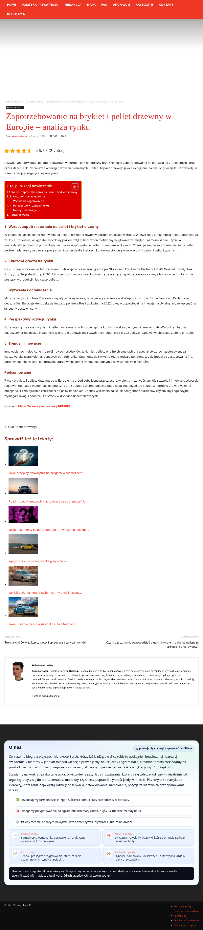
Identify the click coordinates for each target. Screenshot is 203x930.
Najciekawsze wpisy (185, 925)
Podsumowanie (19, 214)
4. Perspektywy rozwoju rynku (29, 205)
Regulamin (16, 14)
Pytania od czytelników (186, 911)
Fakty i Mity (180, 915)
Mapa (91, 4)
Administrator (20, 136)
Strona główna (14, 101)
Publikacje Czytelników (186, 920)
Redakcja (73, 4)
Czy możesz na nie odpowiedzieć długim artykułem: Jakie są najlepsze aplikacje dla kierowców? (152, 644)
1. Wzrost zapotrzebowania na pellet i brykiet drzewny (43, 192)
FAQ (104, 4)
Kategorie (144, 4)
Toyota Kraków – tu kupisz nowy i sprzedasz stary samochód (45, 642)
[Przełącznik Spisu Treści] (73, 186)
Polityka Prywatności (40, 4)
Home (11, 4)
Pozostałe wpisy (34, 101)
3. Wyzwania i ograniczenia (27, 201)
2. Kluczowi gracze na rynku (28, 196)
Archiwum (121, 4)
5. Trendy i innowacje (23, 210)
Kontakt (166, 4)
